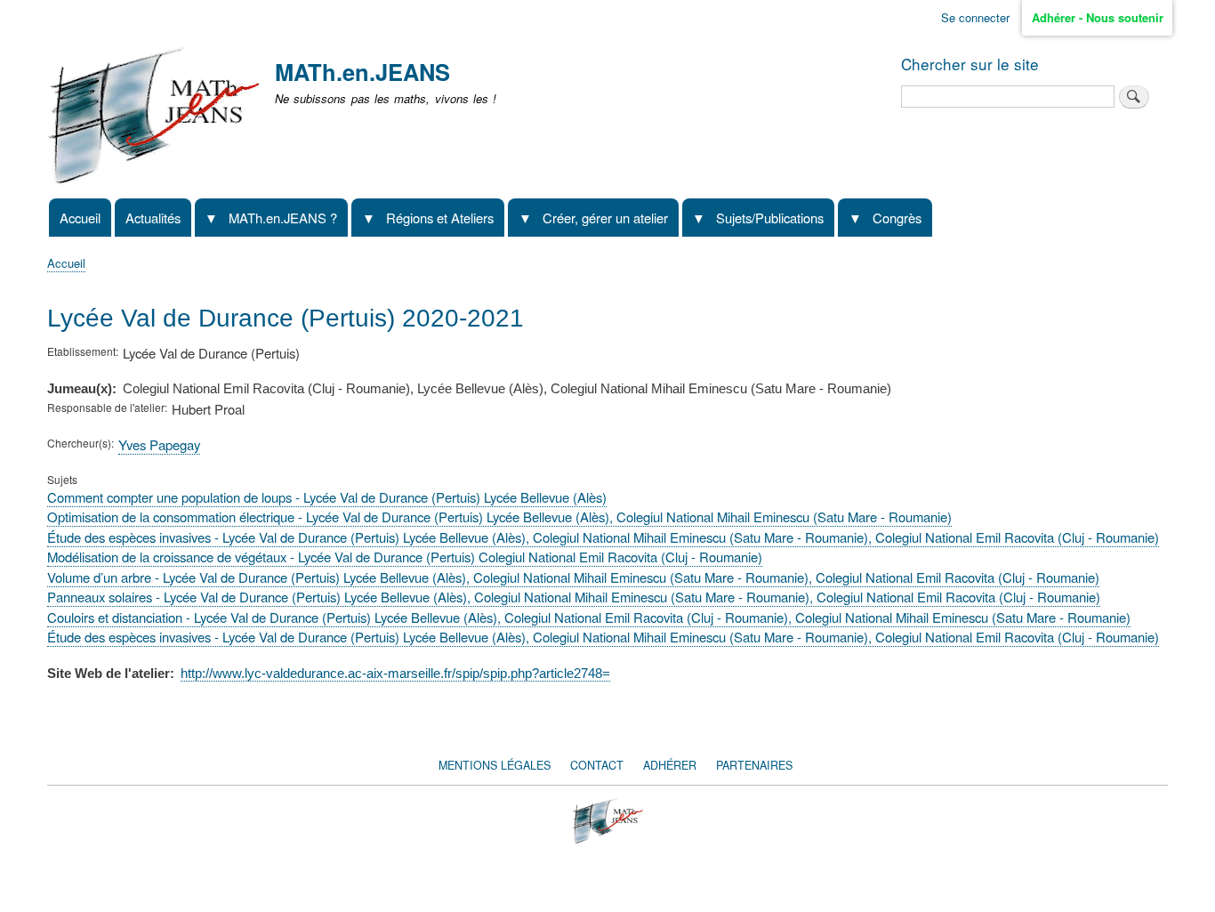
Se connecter (975, 17)
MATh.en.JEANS (362, 71)
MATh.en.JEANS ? (283, 217)
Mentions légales (495, 765)
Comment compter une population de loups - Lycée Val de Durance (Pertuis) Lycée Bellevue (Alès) (327, 497)
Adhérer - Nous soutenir (1097, 17)
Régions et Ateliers (440, 217)
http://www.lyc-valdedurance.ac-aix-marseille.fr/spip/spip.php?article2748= (395, 673)
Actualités (153, 217)
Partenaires (754, 765)
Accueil (80, 217)
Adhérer (669, 765)
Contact (597, 765)
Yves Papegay (159, 444)
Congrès (897, 217)
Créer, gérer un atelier (605, 217)
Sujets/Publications (770, 217)
